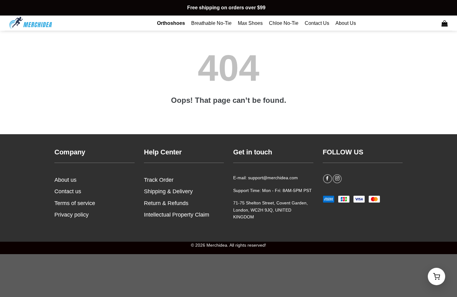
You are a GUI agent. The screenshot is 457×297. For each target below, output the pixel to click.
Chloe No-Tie (283, 23)
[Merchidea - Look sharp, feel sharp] (40, 23)
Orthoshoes (171, 23)
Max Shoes (250, 23)
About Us (345, 23)
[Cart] (444, 23)
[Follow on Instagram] (337, 178)
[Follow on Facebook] (327, 178)
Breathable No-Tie (211, 23)
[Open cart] (436, 276)
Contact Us (317, 23)
